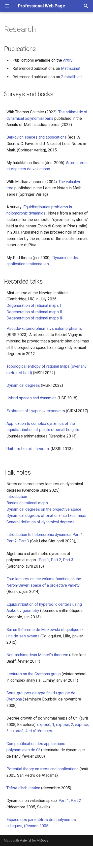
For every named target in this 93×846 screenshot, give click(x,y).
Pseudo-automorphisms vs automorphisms (44, 328)
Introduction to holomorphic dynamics (39, 534)
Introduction (16, 496)
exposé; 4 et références (31, 730)
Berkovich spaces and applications (37, 137)
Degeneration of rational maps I (33, 305)
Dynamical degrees (23, 385)
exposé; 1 (45, 724)
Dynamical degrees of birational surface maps (46, 515)
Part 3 (24, 541)
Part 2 (11, 541)
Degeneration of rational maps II (34, 312)
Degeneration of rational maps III (34, 318)
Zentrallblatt (71, 76)
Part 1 (77, 534)
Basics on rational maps (27, 503)
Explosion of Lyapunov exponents (36, 411)
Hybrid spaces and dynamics (32, 398)
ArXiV (68, 60)
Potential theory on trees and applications (43, 769)
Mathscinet (70, 68)
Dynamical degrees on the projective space (43, 509)
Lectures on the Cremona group (33, 674)
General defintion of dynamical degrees (40, 522)
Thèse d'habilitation (23, 788)
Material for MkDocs (34, 840)
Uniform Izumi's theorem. (28, 448)
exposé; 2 (64, 724)
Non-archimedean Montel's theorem (37, 655)
